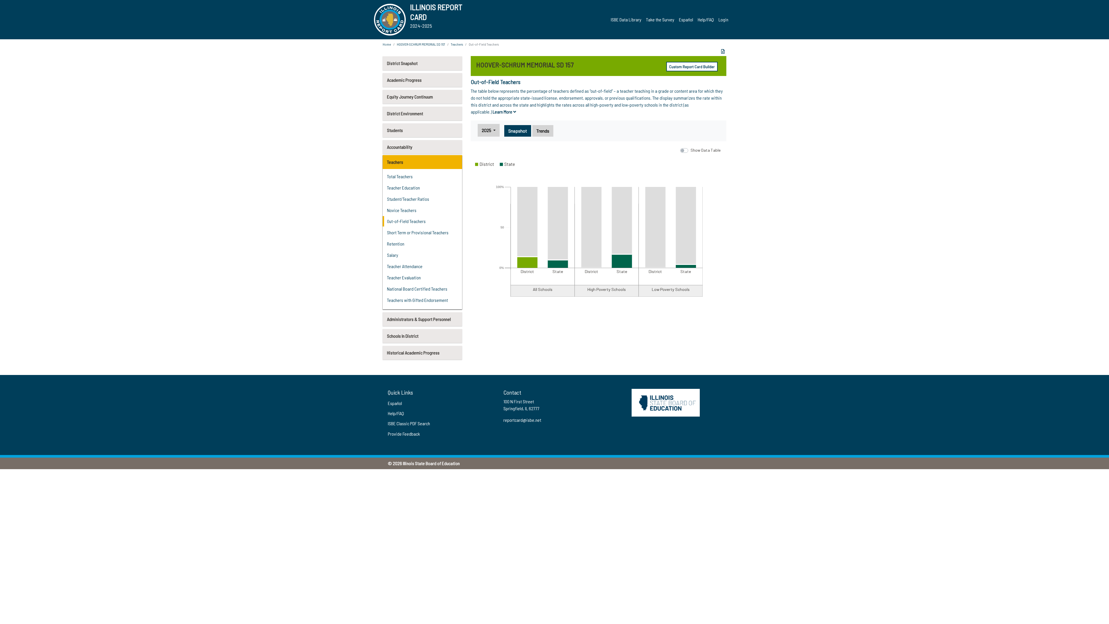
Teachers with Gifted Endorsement (417, 300)
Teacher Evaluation (404, 277)
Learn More (503, 111)
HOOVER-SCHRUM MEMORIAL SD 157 (421, 44)
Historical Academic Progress (413, 352)
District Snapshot (402, 63)
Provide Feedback (404, 434)
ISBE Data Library (626, 19)
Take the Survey (660, 19)
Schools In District (402, 336)
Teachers (395, 162)
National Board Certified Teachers (417, 288)
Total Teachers (400, 176)
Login (723, 19)
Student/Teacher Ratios (408, 199)
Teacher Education (403, 187)
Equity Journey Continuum (410, 96)
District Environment (405, 113)
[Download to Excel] (722, 51)
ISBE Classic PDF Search (409, 423)
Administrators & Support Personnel (419, 319)
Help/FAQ (706, 19)
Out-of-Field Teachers (406, 221)
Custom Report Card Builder (692, 66)
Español (686, 19)
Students (395, 130)
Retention (395, 243)
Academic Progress (404, 80)
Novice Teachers (401, 210)
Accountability (399, 147)
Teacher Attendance (405, 266)
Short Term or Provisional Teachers (418, 232)
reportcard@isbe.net (522, 420)
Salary (392, 255)
